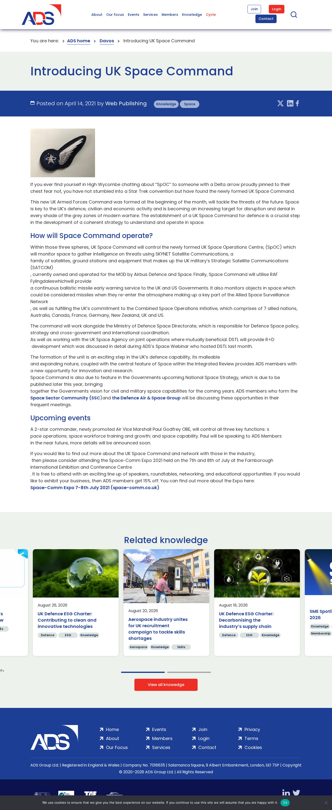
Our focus (115, 14)
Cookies (253, 747)
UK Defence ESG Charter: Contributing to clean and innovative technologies (67, 620)
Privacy (252, 729)
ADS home (78, 41)
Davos (107, 41)
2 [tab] (189, 672)
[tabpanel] (76, 602)
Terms (251, 738)
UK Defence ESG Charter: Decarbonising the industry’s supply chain (246, 620)
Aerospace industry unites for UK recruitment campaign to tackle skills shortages (158, 628)
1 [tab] (143, 672)
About (96, 14)
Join (254, 9)
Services (150, 14)
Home (112, 729)
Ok (285, 802)
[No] (325, 802)
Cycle (211, 14)
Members (170, 14)
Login (276, 9)
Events (133, 14)
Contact (266, 18)
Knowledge (192, 14)
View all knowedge (166, 684)
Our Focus (117, 747)
